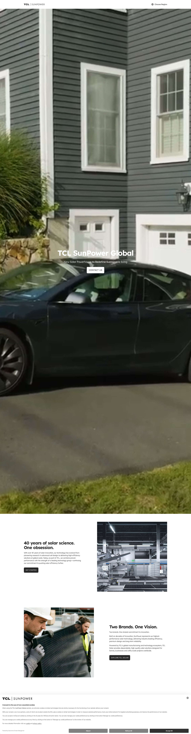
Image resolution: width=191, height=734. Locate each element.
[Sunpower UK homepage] (34, 4)
